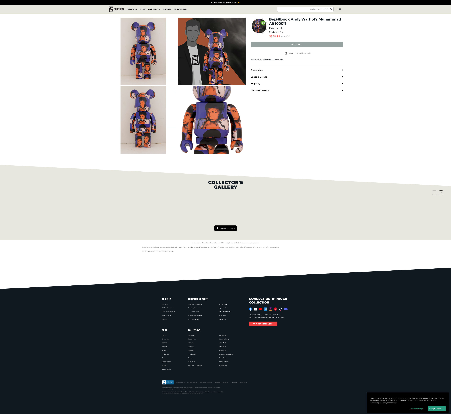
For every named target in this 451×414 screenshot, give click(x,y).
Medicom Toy (276, 32)
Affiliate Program (167, 308)
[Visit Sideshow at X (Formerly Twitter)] (255, 309)
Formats (164, 346)
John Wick (222, 343)
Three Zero (222, 358)
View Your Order (193, 312)
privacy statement (190, 393)
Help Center (222, 315)
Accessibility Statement (222, 382)
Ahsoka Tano (192, 354)
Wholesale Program (168, 312)
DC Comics (191, 335)
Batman (190, 343)
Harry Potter (223, 335)
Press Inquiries (166, 315)
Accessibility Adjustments (239, 382)
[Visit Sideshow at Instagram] (270, 309)
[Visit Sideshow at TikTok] (280, 309)
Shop (142, 9)
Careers (164, 319)
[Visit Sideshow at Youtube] (260, 309)
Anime (164, 358)
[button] (303, 53)
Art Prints (154, 9)
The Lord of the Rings (195, 365)
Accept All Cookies (436, 409)
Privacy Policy (180, 382)
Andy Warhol (206, 243)
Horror (164, 365)
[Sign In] (336, 9)
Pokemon (222, 350)
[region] (408, 402)
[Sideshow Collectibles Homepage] (116, 9)
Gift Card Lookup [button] (193, 319)
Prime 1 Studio (224, 361)
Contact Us (222, 319)
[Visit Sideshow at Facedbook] (250, 309)
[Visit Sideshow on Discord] (285, 308)
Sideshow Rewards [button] (273, 59)
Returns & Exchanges (195, 304)
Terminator (222, 346)
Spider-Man (180, 9)
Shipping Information (195, 308)
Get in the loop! (265, 324)
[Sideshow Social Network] (265, 309)
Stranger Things (224, 339)
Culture (167, 9)
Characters (165, 339)
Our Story (165, 304)
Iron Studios (223, 365)
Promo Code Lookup (195, 315)
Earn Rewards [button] (223, 304)
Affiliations (165, 354)
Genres (164, 343)
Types (164, 350)
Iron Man (191, 346)
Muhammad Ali (218, 243)
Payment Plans (223, 308)
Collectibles (196, 243)
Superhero (191, 361)
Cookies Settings (192, 382)
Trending (132, 9)
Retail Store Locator (225, 312)
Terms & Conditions (206, 382)
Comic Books (166, 369)
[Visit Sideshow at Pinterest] (275, 309)
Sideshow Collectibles (226, 354)
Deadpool (191, 350)
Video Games (166, 361)
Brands (164, 335)
